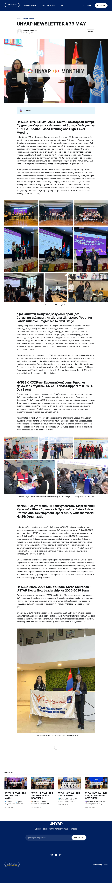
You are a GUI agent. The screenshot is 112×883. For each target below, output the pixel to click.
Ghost (105, 865)
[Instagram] (60, 855)
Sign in (90, 5)
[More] (61, 5)
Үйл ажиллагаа (48, 5)
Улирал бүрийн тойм (25, 19)
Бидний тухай (30, 5)
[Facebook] (52, 855)
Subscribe (101, 5)
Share (90, 32)
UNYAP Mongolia (30, 30)
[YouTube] (56, 855)
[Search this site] (83, 5)
